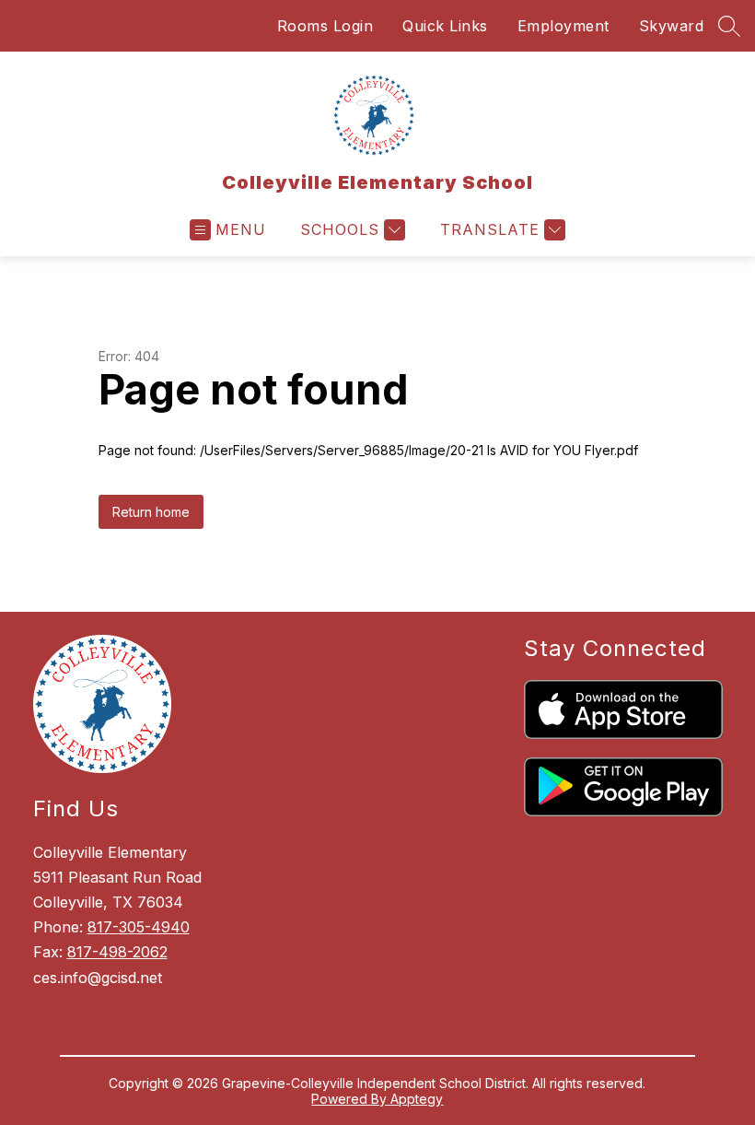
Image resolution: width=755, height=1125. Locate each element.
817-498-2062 (117, 952)
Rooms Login (325, 26)
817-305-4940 (138, 927)
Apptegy (416, 1099)
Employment (563, 26)
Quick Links (445, 26)
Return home (151, 512)
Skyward (671, 26)
